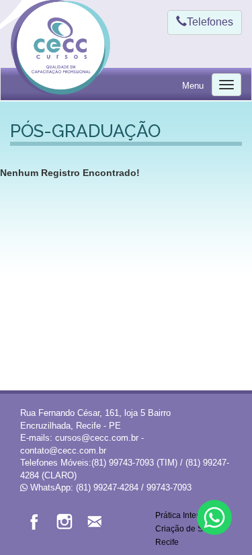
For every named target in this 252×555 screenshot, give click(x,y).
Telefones (210, 22)
